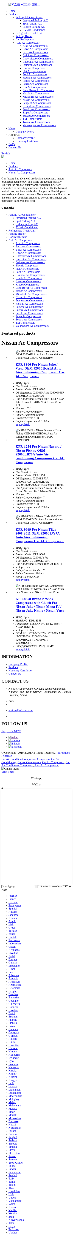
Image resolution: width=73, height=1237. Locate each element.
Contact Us (15, 147)
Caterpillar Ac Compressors (38, 61)
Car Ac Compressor (53, 762)
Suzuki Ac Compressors (36, 109)
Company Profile (25, 137)
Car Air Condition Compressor (18, 759)
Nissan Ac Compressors (36, 99)
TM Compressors (32, 118)
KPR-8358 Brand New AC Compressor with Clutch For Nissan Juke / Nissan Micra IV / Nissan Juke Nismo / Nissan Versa (40, 604)
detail (27, 424)
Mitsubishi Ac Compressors (38, 96)
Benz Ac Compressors (35, 52)
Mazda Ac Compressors (36, 93)
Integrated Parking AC (35, 20)
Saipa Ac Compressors (35, 112)
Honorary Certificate (27, 141)
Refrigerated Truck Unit (29, 33)
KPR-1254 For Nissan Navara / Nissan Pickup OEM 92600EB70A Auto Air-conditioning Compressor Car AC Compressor (40, 454)
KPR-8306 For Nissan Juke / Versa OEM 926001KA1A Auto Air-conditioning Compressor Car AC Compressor (40, 370)
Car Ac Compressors (29, 762)
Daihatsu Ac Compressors (37, 64)
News (12, 128)
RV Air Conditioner (34, 29)
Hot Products (62, 752)
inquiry (20, 424)
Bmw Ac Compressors (35, 48)
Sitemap (7, 755)
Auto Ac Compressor (27, 42)
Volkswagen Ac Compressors (39, 125)
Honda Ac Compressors (36, 80)
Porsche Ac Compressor (29, 306)
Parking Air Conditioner (29, 17)
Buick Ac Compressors (36, 55)
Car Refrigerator (25, 39)
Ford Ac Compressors (35, 74)
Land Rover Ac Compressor (38, 90)
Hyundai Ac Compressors (37, 77)
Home (12, 10)
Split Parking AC (32, 23)
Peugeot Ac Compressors (37, 102)
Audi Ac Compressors (35, 45)
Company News (25, 131)
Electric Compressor (34, 68)
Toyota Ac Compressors (36, 122)
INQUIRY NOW (11, 731)
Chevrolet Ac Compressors (38, 58)
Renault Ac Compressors (36, 106)
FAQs (12, 144)
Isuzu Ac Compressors (35, 83)
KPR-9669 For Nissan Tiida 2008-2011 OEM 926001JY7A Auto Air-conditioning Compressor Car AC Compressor (40, 535)
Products (13, 14)
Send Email (7, 771)
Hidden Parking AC (34, 26)
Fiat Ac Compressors (34, 71)
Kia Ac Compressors (34, 87)
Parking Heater (24, 36)
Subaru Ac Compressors (36, 115)
